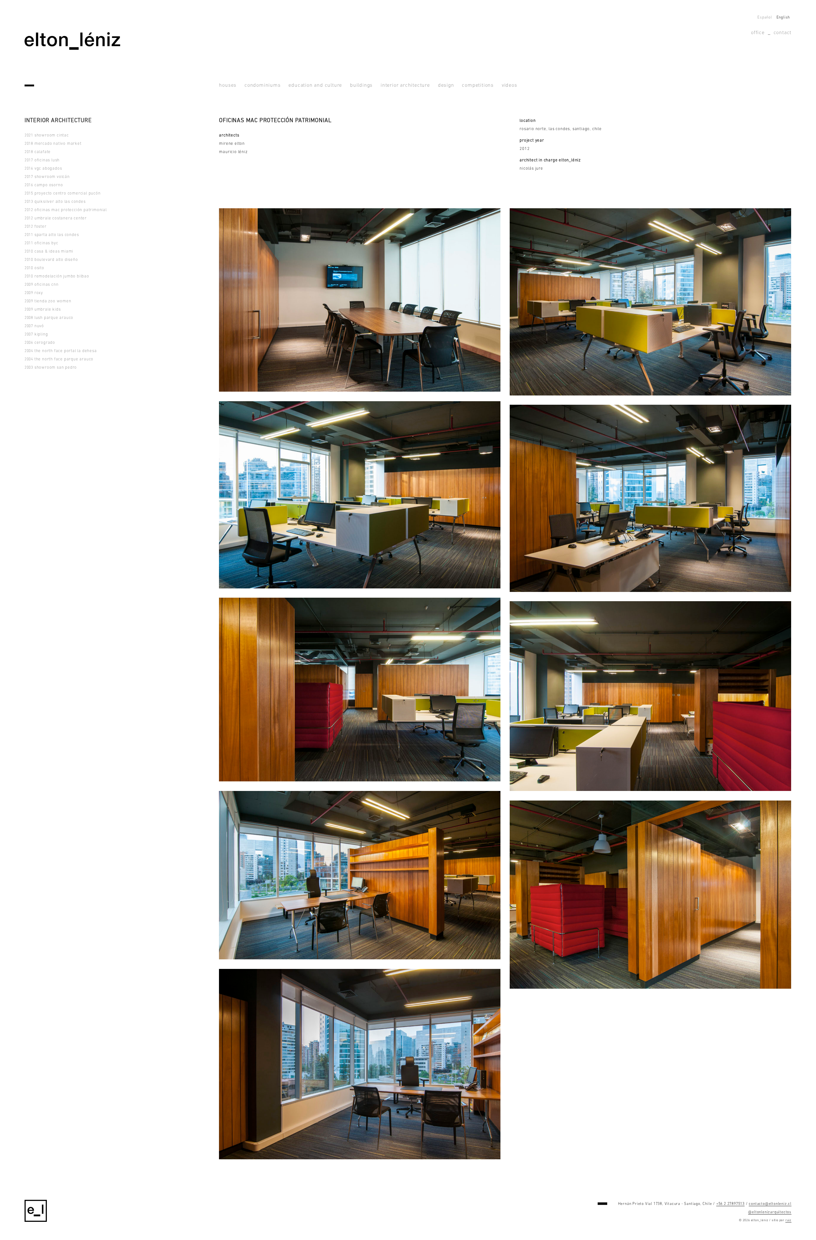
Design (446, 85)
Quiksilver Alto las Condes (55, 202)
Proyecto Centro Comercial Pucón (63, 193)
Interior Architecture (405, 85)
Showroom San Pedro (51, 367)
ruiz (788, 1220)
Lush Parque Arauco (49, 318)
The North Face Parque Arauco (59, 359)
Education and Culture (315, 85)
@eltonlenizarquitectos (769, 1212)
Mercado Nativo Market (53, 144)
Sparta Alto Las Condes (52, 235)
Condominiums (262, 85)
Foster (36, 227)
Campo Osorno (44, 185)
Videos (509, 85)
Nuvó (34, 326)
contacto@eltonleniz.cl (770, 1204)
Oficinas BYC (41, 243)
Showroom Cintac (47, 135)
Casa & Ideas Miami (49, 251)
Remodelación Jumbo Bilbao (57, 276)
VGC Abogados (43, 168)
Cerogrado (40, 343)
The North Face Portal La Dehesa (61, 351)
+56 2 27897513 (730, 1204)
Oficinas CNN (42, 285)
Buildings (361, 85)
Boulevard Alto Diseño (51, 260)
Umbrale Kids (43, 309)
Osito (34, 268)
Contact (783, 32)
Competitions (478, 85)
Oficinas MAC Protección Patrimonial (66, 210)
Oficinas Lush (42, 160)
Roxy (34, 293)
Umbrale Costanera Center (56, 218)
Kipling (36, 334)
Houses (228, 85)
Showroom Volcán (47, 177)
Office (758, 32)
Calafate (38, 152)
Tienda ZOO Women (48, 301)
